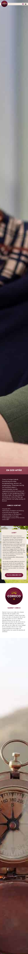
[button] (25, 4)
